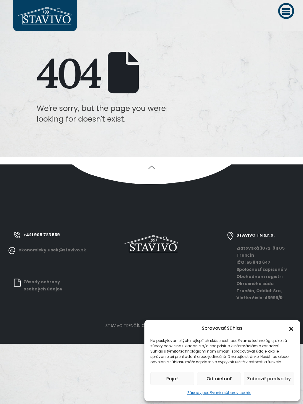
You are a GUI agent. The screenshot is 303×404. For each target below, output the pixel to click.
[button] (286, 11)
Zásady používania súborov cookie (219, 392)
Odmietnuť (219, 379)
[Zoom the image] (151, 235)
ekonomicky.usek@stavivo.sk (52, 250)
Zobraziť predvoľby (269, 379)
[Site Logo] (45, 15)
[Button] (151, 167)
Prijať (172, 379)
